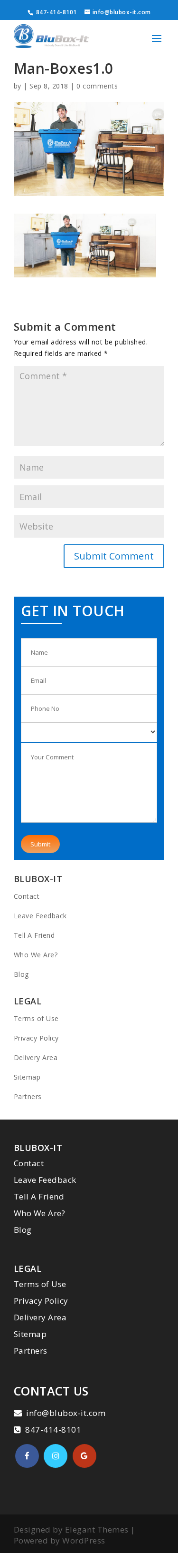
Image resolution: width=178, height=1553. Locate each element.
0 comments (97, 85)
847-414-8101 (55, 12)
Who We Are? (36, 954)
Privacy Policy (36, 1037)
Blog (21, 974)
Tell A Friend (34, 935)
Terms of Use (36, 1018)
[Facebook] (27, 1456)
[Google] (84, 1456)
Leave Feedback (40, 915)
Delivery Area (36, 1057)
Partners (28, 1096)
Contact (27, 896)
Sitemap (27, 1076)
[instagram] (55, 1456)
